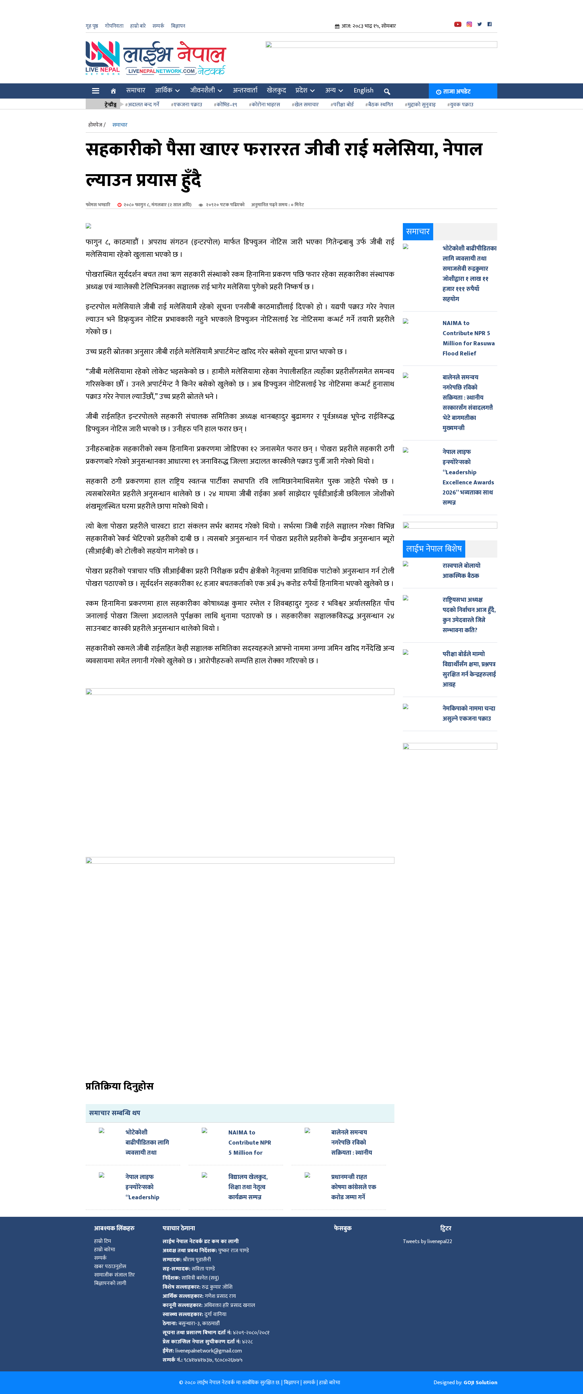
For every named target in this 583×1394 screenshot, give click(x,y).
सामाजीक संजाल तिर (114, 1275)
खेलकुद (276, 90)
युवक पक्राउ (461, 104)
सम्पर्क (158, 26)
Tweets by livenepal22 (427, 1241)
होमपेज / (97, 125)
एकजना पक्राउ (188, 104)
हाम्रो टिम (102, 1241)
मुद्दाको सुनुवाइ (422, 104)
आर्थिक (163, 90)
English (363, 90)
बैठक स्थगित (380, 104)
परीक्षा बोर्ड (343, 104)
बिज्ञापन (178, 26)
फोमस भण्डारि (98, 205)
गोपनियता (114, 26)
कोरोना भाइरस (266, 104)
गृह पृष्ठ (92, 26)
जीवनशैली (202, 90)
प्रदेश (301, 90)
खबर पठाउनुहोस (110, 1266)
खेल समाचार (307, 104)
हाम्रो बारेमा (104, 1249)
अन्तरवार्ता (245, 90)
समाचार (135, 90)
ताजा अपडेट (457, 92)
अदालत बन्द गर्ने (143, 104)
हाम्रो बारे (138, 26)
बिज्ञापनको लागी (110, 1283)
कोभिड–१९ (227, 104)
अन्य (330, 90)
